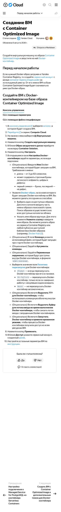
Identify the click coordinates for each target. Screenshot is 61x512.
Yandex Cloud (26, 38)
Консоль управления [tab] (13, 110)
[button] (44, 4)
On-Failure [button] (23, 277)
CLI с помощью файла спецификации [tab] (21, 119)
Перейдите (13, 132)
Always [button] (20, 271)
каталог (47, 126)
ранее (22, 337)
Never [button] (20, 286)
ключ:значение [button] (20, 261)
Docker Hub (34, 233)
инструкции (14, 344)
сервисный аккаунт (43, 77)
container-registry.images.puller (24, 80)
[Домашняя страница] (13, 5)
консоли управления (19, 126)
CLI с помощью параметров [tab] (17, 115)
